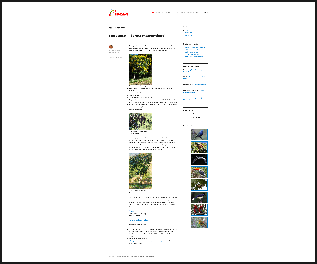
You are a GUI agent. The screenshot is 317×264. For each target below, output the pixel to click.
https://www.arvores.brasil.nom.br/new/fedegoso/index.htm (149, 241)
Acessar (187, 30)
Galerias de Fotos (192, 13)
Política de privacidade (122, 256)
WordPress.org (188, 35)
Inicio (158, 13)
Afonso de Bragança (114, 50)
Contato (205, 13)
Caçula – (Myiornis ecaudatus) (200, 84)
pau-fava (111, 59)
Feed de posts (188, 32)
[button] (153, 13)
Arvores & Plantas (179, 13)
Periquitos (132, 220)
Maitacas (139, 220)
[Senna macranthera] (153, 69)
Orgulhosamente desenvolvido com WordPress (141, 256)
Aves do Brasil (166, 13)
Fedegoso (111, 57)
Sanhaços (146, 220)
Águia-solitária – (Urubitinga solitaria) (195, 47)
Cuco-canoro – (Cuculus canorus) (194, 58)
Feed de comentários (190, 34)
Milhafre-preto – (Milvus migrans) (194, 56)
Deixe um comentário (115, 63)
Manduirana (118, 57)
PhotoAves (112, 256)
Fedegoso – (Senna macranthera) (137, 36)
